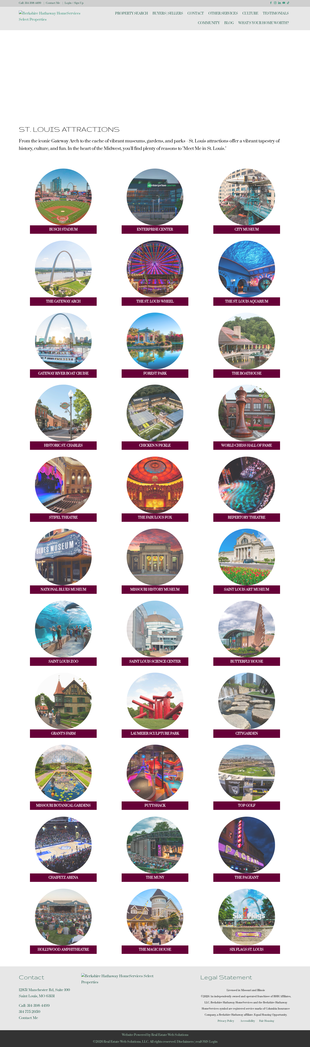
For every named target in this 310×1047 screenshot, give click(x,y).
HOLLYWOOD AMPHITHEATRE (63, 950)
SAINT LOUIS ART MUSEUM (246, 589)
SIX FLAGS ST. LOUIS (246, 950)
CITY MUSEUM (247, 229)
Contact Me (53, 3)
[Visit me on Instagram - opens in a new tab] (275, 3)
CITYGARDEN (247, 733)
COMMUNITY (209, 23)
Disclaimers (185, 1042)
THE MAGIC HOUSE (155, 950)
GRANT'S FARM (63, 733)
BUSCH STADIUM (63, 229)
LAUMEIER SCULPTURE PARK (155, 733)
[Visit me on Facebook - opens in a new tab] (271, 3)
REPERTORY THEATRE (246, 517)
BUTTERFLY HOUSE (246, 661)
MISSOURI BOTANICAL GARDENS (63, 805)
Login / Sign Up (74, 3)
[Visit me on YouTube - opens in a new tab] (284, 3)
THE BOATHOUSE (246, 373)
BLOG (229, 23)
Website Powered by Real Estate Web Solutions (155, 1035)
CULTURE (250, 13)
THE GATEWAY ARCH (63, 301)
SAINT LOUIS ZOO (63, 661)
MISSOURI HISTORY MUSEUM (155, 589)
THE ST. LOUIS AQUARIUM (246, 301)
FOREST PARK (155, 373)
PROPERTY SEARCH (131, 13)
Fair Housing (266, 1021)
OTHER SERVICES (223, 13)
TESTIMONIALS (276, 13)
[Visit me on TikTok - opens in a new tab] (288, 3)
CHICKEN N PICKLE (155, 445)
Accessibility (247, 1021)
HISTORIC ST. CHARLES (63, 445)
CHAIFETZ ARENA (63, 877)
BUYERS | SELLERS (168, 13)
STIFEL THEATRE (63, 517)
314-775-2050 (29, 1012)
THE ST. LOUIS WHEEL (155, 301)
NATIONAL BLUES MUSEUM (63, 589)
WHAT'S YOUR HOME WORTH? (263, 23)
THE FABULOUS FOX (155, 517)
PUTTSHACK (155, 805)
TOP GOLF (246, 805)
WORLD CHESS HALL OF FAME (246, 445)
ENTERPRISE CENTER (155, 229)
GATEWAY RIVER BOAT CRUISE (63, 373)
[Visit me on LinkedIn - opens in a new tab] (279, 3)
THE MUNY (155, 877)
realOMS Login (206, 1042)
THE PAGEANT (247, 877)
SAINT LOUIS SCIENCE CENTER (155, 661)
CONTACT (195, 13)
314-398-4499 (33, 3)
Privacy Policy (226, 1021)
